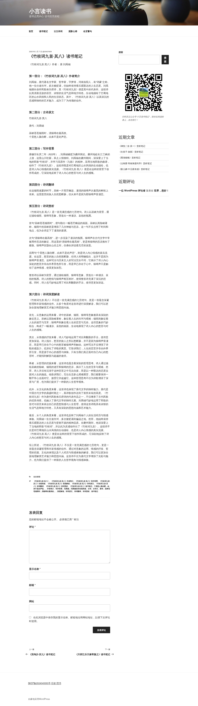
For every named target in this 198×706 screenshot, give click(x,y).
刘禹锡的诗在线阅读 (78, 488)
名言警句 (87, 31)
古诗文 (95, 488)
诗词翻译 (77, 491)
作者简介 (50, 488)
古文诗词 (58, 31)
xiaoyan (48, 51)
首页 (31, 31)
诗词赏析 (86, 491)
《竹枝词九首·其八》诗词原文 (82, 483)
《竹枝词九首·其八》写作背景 (86, 481)
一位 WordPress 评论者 (132, 190)
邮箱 (32, 585)
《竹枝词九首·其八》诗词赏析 (56, 486)
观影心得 (73, 31)
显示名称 (35, 569)
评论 (32, 526)
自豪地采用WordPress (39, 698)
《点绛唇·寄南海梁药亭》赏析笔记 (135, 163)
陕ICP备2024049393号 (39, 683)
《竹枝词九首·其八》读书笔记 (81, 486)
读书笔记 (43, 31)
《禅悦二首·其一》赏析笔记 (132, 145)
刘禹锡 (66, 488)
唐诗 (101, 488)
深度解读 (60, 491)
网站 (31, 601)
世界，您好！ (161, 190)
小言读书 (40, 11)
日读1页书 (56, 683)
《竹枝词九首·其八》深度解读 (58, 483)
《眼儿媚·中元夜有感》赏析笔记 (134, 169)
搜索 (121, 52)
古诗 (89, 488)
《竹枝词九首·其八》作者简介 (62, 481)
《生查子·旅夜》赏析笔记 (131, 151)
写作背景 (59, 488)
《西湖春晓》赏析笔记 (129, 157)
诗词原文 (69, 491)
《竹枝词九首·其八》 (41, 481)
